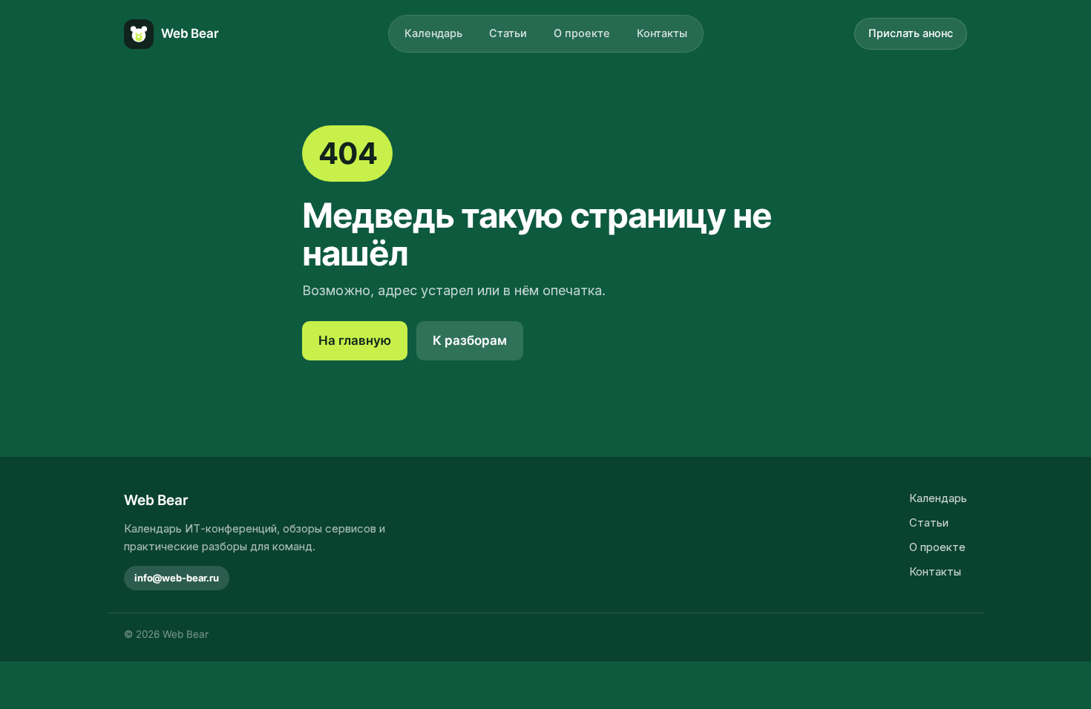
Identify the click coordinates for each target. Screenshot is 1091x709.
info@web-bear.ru (176, 578)
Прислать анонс (910, 33)
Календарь (433, 33)
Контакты (662, 33)
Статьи (508, 33)
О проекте (582, 33)
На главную (354, 340)
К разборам (470, 340)
